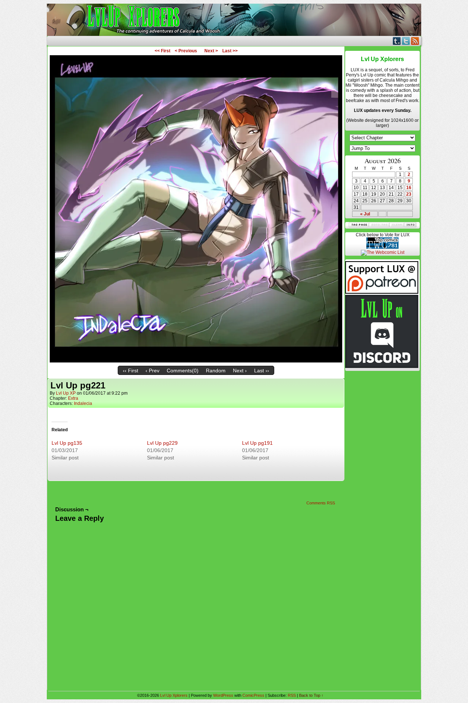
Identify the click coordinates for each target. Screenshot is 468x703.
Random (216, 370)
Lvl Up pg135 (67, 443)
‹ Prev (152, 370)
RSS (415, 40)
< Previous (186, 50)
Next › (240, 370)
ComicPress (253, 695)
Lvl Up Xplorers (234, 20)
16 (408, 187)
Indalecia (83, 403)
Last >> (230, 50)
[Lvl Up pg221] (196, 361)
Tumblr (396, 40)
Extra (73, 398)
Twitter (406, 40)
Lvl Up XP (66, 393)
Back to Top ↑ (311, 695)
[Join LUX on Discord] (381, 366)
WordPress (223, 695)
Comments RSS (320, 503)
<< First (162, 50)
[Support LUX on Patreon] (381, 292)
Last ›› (261, 370)
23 (408, 194)
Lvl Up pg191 (257, 443)
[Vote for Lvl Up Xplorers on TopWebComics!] (382, 247)
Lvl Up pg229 (162, 443)
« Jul (365, 214)
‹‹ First (130, 370)
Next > (211, 50)
